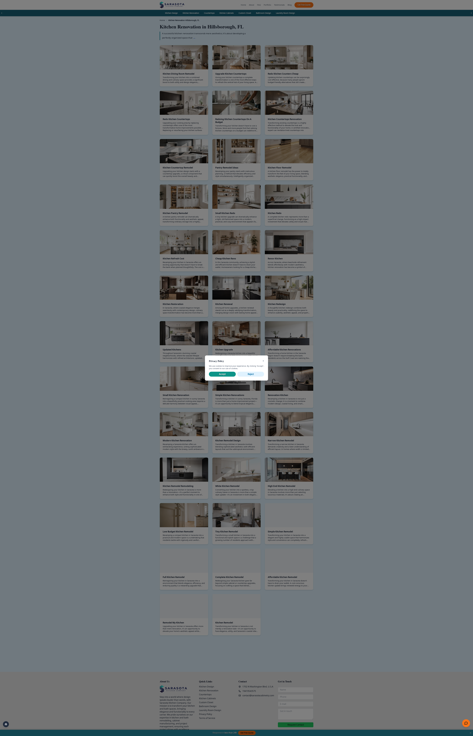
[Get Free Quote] (466, 723)
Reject (251, 374)
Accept (222, 374)
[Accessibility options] (6, 724)
